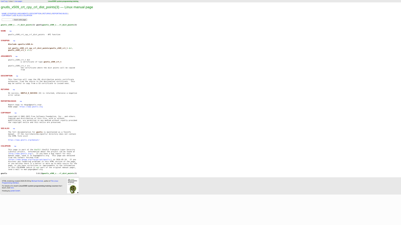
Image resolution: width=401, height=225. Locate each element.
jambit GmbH (15, 191)
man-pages (18, 1)
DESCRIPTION (35, 13)
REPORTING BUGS (59, 13)
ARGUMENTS (23, 13)
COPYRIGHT (7, 15)
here (12, 188)
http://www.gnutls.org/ (20, 154)
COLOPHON (27, 15)
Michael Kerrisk (37, 181)
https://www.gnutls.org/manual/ (23, 140)
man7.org (4, 1)
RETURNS (47, 13)
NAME (4, 13)
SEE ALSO (17, 15)
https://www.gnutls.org (31, 107)
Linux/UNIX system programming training (63, 1)
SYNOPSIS (12, 13)
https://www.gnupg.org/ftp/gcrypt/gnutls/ (30, 160)
